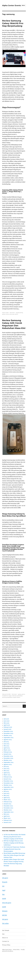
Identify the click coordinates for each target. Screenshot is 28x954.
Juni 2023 (6, 793)
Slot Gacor (12, 312)
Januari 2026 (7, 729)
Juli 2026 (6, 719)
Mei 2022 (6, 814)
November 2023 (8, 783)
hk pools (4, 882)
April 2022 (7, 816)
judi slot (4, 915)
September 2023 (8, 787)
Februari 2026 (8, 727)
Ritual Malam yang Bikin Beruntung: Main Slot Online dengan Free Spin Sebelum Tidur (14, 855)
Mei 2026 (6, 723)
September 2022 (8, 812)
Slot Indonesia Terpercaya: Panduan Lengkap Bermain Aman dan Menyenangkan (14, 849)
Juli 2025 (6, 741)
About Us (5, 937)
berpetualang (19, 312)
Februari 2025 (8, 752)
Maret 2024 (7, 775)
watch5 (16, 314)
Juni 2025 (6, 743)
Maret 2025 (7, 750)
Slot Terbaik (5, 930)
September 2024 (8, 762)
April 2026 (7, 725)
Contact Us (5, 941)
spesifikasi (9, 697)
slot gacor (5, 878)
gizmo (23, 694)
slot (3, 886)
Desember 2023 (8, 781)
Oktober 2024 (8, 760)
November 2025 (8, 733)
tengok (14, 697)
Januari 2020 (7, 822)
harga (9, 695)
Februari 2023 (8, 801)
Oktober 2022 (8, 810)
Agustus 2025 (8, 739)
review (7, 314)
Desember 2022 (8, 806)
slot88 (4, 898)
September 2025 (8, 737)
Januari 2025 (7, 754)
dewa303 (4, 911)
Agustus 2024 (8, 764)
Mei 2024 (6, 770)
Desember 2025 (8, 731)
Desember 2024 (8, 756)
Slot (3, 894)
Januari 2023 (7, 804)
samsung (11, 314)
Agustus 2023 (8, 789)
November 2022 (8, 808)
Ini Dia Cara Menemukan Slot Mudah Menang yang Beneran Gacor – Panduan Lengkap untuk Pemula (14, 836)
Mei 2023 (6, 795)
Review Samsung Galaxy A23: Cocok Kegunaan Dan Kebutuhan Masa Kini (13, 324)
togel (3, 890)
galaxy (3, 314)
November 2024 (8, 758)
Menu (23, 5)
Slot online (5, 923)
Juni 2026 (6, 721)
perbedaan (20, 695)
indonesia (14, 695)
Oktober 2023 (8, 785)
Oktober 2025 (8, 735)
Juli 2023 (6, 791)
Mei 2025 (6, 746)
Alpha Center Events (11, 5)
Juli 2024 (6, 766)
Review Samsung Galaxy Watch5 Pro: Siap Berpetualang (12, 23)
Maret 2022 (7, 818)
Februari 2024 (8, 777)
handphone (5, 695)
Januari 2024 (7, 779)
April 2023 (7, 797)
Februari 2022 (8, 820)
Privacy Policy (6, 945)
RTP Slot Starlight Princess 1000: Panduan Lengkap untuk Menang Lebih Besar (13, 843)
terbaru (18, 697)
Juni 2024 (6, 768)
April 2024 (7, 772)
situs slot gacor (6, 902)
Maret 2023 (7, 799)
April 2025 (7, 748)
